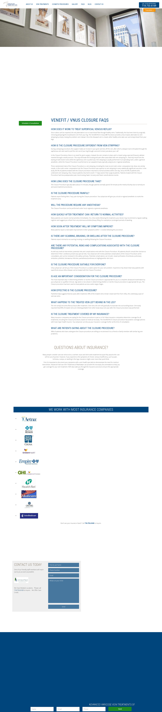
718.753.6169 (149, 5)
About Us (29, 4)
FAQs (83, 4)
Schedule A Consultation (30, 123)
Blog (89, 4)
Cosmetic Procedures (60, 4)
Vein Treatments (42, 4)
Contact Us (99, 4)
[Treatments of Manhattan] (10, 4)
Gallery (75, 4)
